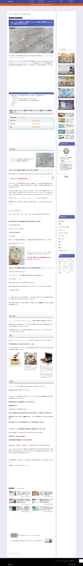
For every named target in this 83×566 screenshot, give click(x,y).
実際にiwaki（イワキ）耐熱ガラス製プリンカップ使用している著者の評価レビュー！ (29, 95)
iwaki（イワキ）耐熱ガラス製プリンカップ (23, 63)
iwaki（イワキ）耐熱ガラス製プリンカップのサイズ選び (24, 98)
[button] (74, 49)
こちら (33, 259)
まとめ (13, 105)
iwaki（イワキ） (12, 386)
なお (66, 155)
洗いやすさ (14, 102)
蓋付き (13, 436)
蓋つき (20, 275)
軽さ (13, 103)
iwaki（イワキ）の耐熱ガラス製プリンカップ (19, 320)
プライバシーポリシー (65, 562)
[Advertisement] (31, 83)
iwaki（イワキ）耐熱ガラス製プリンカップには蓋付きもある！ (26, 100)
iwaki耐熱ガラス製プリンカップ (20, 340)
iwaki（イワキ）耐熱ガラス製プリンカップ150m (27, 198)
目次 (30, 93)
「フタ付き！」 (46, 302)
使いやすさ (14, 97)
